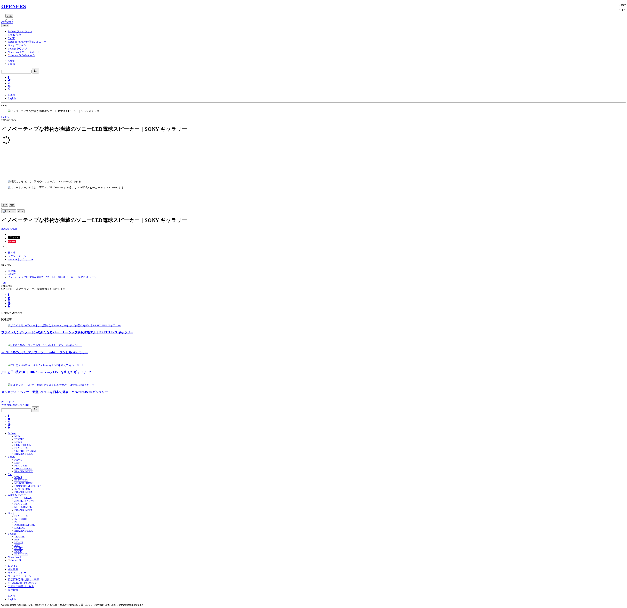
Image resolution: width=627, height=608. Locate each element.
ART (17, 545)
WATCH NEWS (23, 497)
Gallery (5, 117)
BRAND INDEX (23, 453)
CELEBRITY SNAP (25, 450)
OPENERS (13, 6)
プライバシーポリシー (21, 576)
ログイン (13, 565)
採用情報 (13, 589)
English (12, 98)
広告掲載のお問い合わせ (22, 583)
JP (6, 19)
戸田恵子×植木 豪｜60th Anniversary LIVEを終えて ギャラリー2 (46, 372)
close (20, 211)
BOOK (18, 551)
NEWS (18, 442)
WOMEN (19, 439)
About (11, 60)
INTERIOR (20, 519)
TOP (3, 282)
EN (11, 19)
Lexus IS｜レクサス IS (20, 259)
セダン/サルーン (17, 256)
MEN (17, 436)
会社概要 (13, 569)
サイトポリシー (17, 572)
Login (622, 9)
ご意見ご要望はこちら (21, 586)
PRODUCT (20, 521)
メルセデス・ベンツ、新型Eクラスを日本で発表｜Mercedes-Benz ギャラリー (54, 392)
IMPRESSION (22, 489)
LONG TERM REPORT (27, 486)
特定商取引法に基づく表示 (23, 579)
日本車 (12, 252)
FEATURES (21, 448)
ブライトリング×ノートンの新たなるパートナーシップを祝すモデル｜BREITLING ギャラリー (67, 332)
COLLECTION (22, 445)
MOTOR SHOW (23, 483)
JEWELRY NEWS (24, 500)
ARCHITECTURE (24, 524)
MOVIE (18, 542)
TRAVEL (19, 536)
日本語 (12, 95)
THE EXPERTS (23, 468)
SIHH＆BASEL (23, 506)
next (12, 205)
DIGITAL (19, 527)
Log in (11, 63)
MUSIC (18, 548)
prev (5, 205)
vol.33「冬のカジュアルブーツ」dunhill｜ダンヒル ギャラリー (44, 352)
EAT (16, 539)
